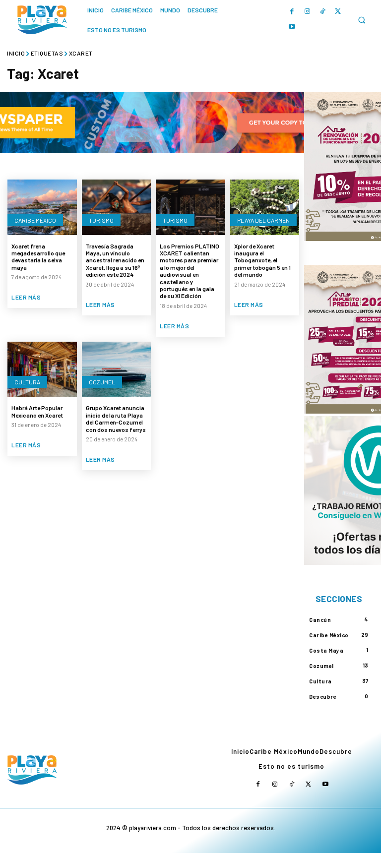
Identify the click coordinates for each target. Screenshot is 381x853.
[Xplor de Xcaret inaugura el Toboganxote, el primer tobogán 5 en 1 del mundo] (265, 207)
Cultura (27, 381)
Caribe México (35, 220)
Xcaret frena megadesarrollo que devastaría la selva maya (38, 257)
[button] (361, 20)
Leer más (26, 297)
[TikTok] (323, 11)
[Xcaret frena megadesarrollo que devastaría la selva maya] (42, 207)
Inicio (16, 53)
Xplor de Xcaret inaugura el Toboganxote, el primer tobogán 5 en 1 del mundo (262, 260)
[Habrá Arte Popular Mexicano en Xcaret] (42, 369)
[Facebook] (292, 11)
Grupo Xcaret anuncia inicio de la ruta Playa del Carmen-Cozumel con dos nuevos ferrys (116, 418)
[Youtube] (292, 27)
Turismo (101, 220)
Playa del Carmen (263, 220)
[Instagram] (307, 11)
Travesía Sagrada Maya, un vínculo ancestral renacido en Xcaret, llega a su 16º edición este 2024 (115, 260)
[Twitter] (338, 11)
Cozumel (102, 381)
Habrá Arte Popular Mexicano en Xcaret (37, 411)
